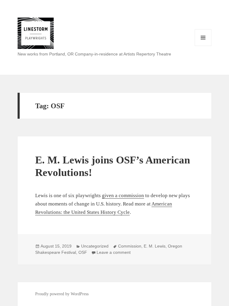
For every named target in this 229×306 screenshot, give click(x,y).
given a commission (123, 195)
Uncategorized (95, 246)
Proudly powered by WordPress (62, 294)
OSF (82, 252)
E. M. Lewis (154, 246)
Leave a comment (114, 252)
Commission (129, 246)
